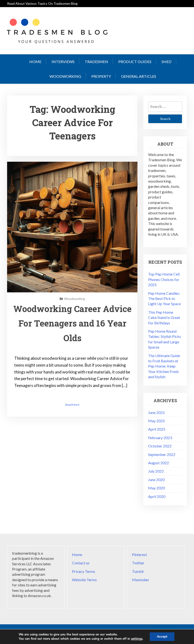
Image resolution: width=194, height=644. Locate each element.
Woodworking (65, 76)
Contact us (80, 563)
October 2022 (160, 446)
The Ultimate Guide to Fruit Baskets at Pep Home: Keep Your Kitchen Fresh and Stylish (164, 366)
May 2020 (156, 488)
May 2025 (156, 421)
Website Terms (84, 579)
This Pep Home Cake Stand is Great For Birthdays (164, 317)
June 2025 (156, 412)
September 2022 (161, 454)
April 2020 (156, 496)
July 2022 (156, 471)
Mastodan (140, 579)
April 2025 (156, 429)
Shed (167, 61)
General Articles (138, 76)
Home (35, 61)
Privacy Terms (83, 571)
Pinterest (139, 554)
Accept (162, 636)
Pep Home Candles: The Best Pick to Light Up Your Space (164, 298)
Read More (72, 404)
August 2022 (158, 462)
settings (136, 639)
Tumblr (138, 571)
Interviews (63, 61)
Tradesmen (96, 61)
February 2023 (160, 437)
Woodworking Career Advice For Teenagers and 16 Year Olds (72, 323)
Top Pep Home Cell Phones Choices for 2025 (164, 279)
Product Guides (134, 61)
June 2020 (156, 479)
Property (101, 76)
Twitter (138, 563)
